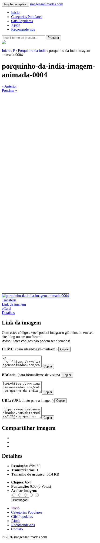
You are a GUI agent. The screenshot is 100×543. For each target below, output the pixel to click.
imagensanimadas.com (46, 4)
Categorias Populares (26, 17)
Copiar (64, 349)
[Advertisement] (50, 143)
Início (15, 12)
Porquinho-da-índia (32, 51)
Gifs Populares (22, 21)
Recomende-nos (23, 29)
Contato (17, 529)
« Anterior (9, 86)
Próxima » (9, 90)
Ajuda (15, 25)
